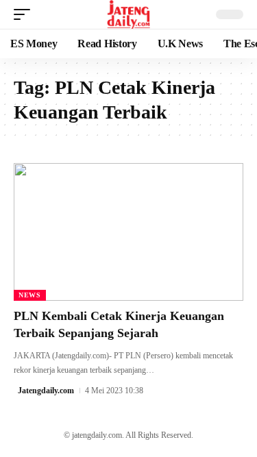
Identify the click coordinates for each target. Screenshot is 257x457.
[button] (25, 14)
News (30, 295)
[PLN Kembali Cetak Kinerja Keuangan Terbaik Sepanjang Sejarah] (128, 232)
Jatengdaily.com (46, 390)
